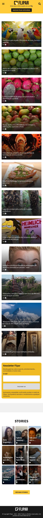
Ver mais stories (21, 492)
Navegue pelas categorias (21, 10)
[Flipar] (21, 509)
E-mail (5, 374)
